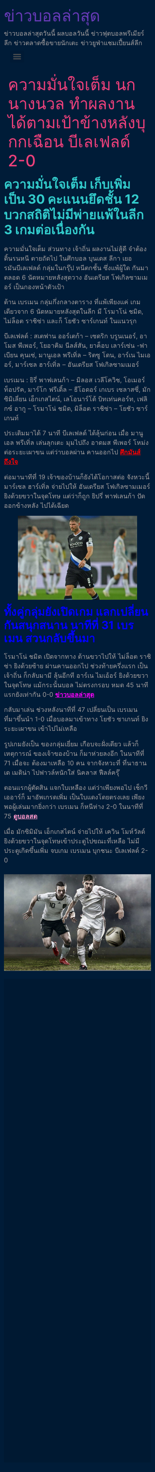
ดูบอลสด (25, 816)
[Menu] (17, 57)
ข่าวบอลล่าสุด (52, 15)
